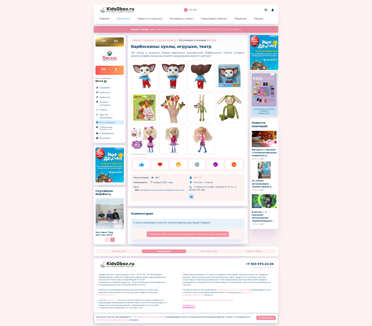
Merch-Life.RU (254, 251)
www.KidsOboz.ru (106, 295)
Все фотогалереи (167, 40)
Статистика (106, 128)
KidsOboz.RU (164, 251)
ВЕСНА (211, 40)
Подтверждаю (266, 318)
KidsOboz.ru (112, 300)
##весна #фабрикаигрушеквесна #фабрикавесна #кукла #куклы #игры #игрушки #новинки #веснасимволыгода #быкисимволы (161, 190)
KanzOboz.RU (119, 251)
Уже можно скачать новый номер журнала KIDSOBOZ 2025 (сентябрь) (186, 29)
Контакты (105, 138)
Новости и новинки (150, 18)
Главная (104, 18)
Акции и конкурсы (105, 103)
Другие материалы (106, 116)
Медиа (258, 18)
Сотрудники (107, 133)
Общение (240, 18)
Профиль (105, 87)
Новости (105, 92)
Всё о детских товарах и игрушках (120, 12)
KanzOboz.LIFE (209, 251)
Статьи (103, 109)
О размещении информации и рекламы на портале (208, 300)
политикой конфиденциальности (112, 320)
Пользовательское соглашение (233, 290)
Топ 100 (193, 10)
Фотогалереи (107, 122)
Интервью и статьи (181, 18)
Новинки (105, 97)
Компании (123, 18)
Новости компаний (260, 124)
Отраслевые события (214, 18)
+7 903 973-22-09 (260, 264)
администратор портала (262, 267)
